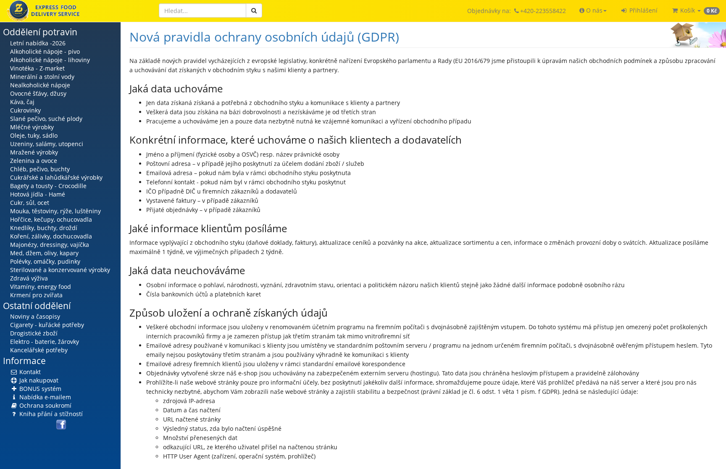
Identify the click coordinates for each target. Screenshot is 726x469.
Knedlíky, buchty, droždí (43, 228)
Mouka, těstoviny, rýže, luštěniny (55, 211)
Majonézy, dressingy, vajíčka (49, 245)
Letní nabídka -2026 (38, 43)
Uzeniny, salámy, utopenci (46, 144)
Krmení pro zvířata (36, 295)
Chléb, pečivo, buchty (40, 169)
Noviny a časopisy (35, 316)
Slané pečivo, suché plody (46, 119)
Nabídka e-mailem (44, 397)
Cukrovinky (25, 110)
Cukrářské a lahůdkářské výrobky (56, 177)
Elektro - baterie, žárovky (44, 342)
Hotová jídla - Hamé (37, 194)
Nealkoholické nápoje (40, 85)
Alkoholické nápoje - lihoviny (50, 60)
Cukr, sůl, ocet (29, 203)
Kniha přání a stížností (50, 414)
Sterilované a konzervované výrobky (60, 270)
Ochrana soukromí (44, 405)
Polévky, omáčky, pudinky (45, 261)
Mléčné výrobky (32, 127)
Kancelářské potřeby (39, 350)
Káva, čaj (22, 102)
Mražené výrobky (34, 152)
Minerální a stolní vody (42, 77)
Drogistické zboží (34, 333)
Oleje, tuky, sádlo (34, 135)
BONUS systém (39, 389)
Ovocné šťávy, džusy (38, 93)
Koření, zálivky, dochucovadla (51, 236)
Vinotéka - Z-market (37, 68)
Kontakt (29, 372)
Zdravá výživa (29, 278)
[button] (593, 10)
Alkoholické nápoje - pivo (45, 51)
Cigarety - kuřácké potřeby (47, 325)
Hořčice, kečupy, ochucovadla (51, 219)
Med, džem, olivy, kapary (44, 253)
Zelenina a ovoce (33, 161)
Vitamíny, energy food (40, 287)
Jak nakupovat (38, 380)
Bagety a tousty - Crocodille (48, 186)
